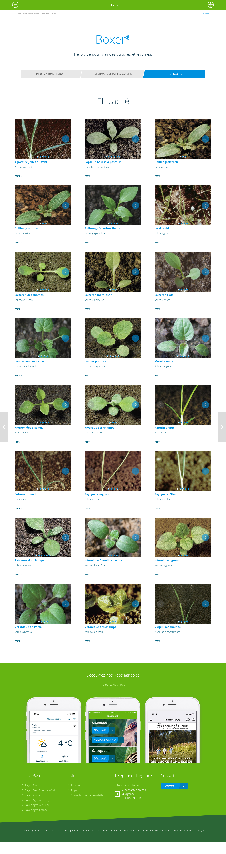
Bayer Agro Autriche (37, 805)
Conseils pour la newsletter (88, 795)
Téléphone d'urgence (130, 785)
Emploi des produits (125, 830)
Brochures (77, 785)
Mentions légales (105, 830)
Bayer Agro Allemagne (38, 800)
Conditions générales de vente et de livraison (160, 830)
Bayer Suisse (32, 795)
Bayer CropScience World (41, 790)
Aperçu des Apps (114, 684)
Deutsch (205, 13)
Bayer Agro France (36, 810)
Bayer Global (33, 785)
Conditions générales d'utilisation (37, 830)
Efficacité (175, 73)
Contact (169, 786)
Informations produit (50, 73)
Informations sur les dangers (113, 73)
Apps (74, 790)
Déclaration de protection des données (74, 830)
